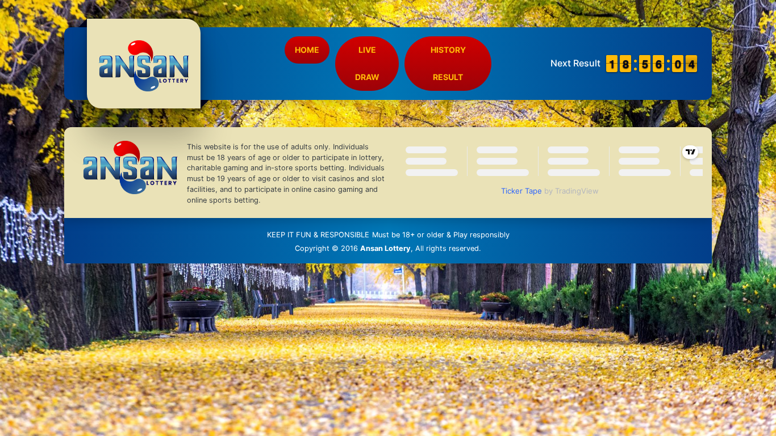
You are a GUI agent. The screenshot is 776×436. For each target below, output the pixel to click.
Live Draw (367, 63)
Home (307, 49)
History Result (448, 63)
